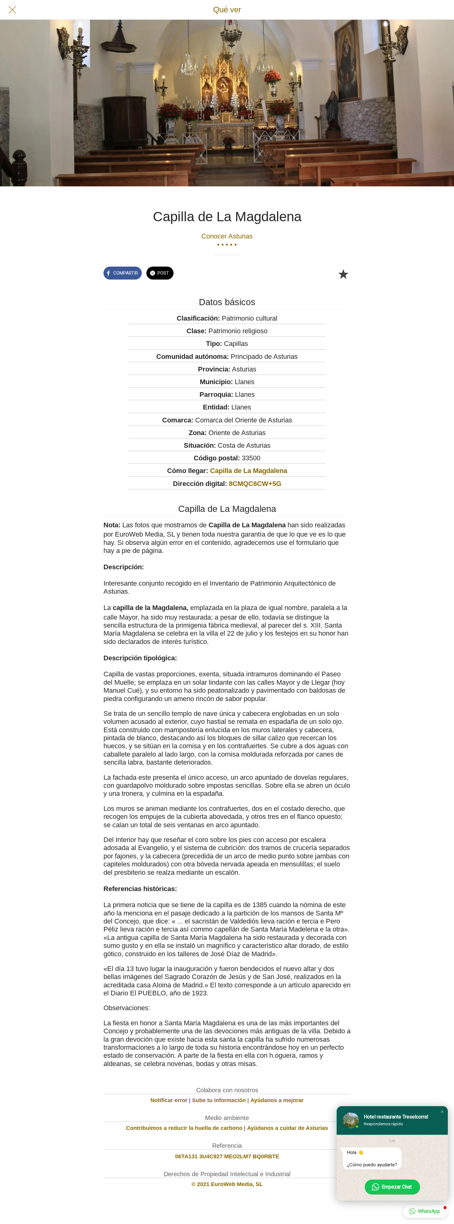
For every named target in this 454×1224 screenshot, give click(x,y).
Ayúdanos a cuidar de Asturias (287, 1128)
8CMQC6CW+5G (255, 484)
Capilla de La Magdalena (248, 471)
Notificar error (168, 1100)
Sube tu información (219, 1100)
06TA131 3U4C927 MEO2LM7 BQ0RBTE (227, 1156)
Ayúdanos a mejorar (277, 1100)
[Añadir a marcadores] (343, 273)
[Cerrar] (12, 10)
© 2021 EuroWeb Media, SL (227, 1184)
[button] (442, 1112)
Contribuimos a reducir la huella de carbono (184, 1128)
